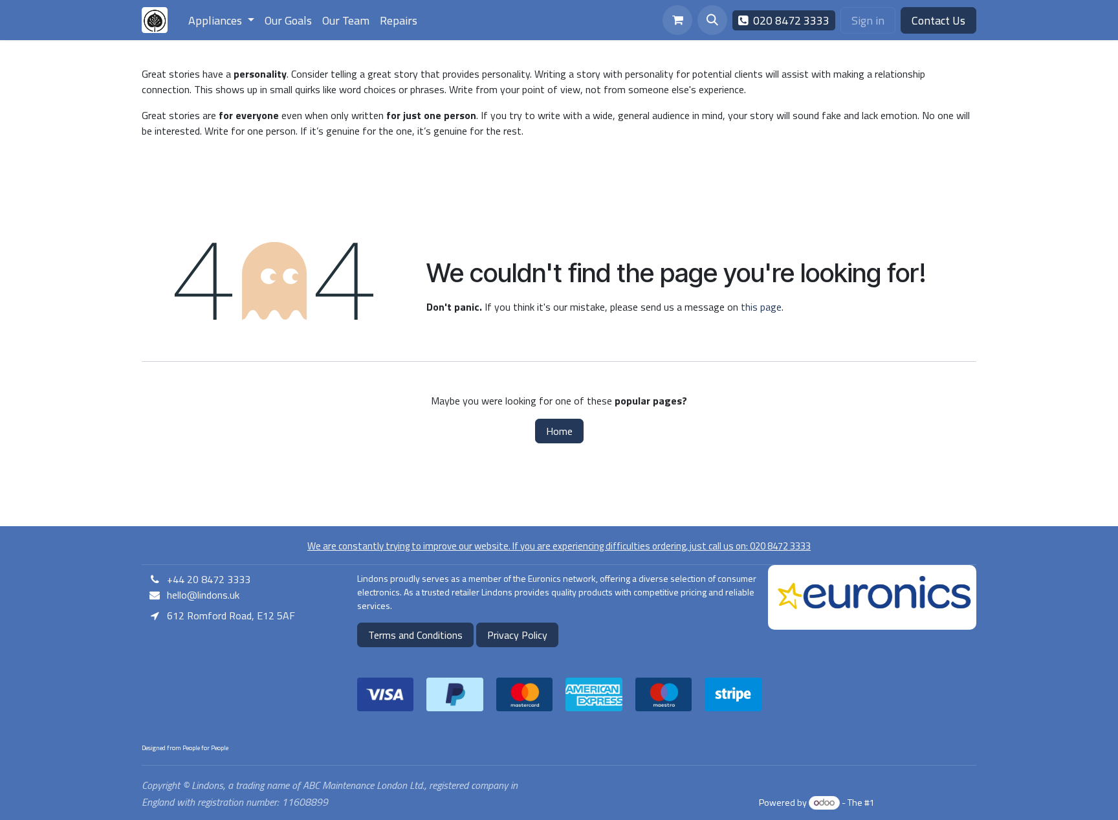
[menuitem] (221, 20)
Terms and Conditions (415, 635)
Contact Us (938, 20)
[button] (712, 20)
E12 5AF (168, 641)
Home (559, 431)
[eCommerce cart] (677, 20)
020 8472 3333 (788, 20)
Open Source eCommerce (926, 802)
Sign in (867, 20)
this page (761, 307)
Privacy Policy (517, 635)
